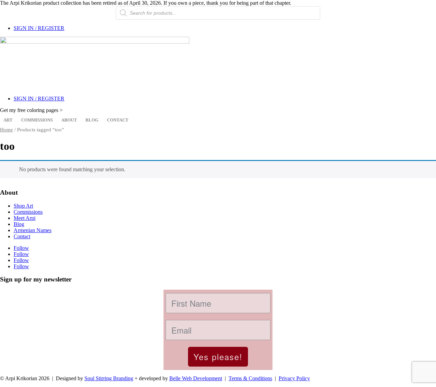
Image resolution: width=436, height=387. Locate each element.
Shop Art (23, 206)
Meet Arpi (24, 218)
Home (6, 129)
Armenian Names (32, 230)
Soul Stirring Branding (108, 378)
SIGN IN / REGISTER (39, 28)
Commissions (37, 120)
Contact (117, 120)
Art (8, 120)
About (69, 120)
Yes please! (218, 356)
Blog (91, 120)
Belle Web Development (195, 378)
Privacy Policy (294, 378)
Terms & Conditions (250, 378)
